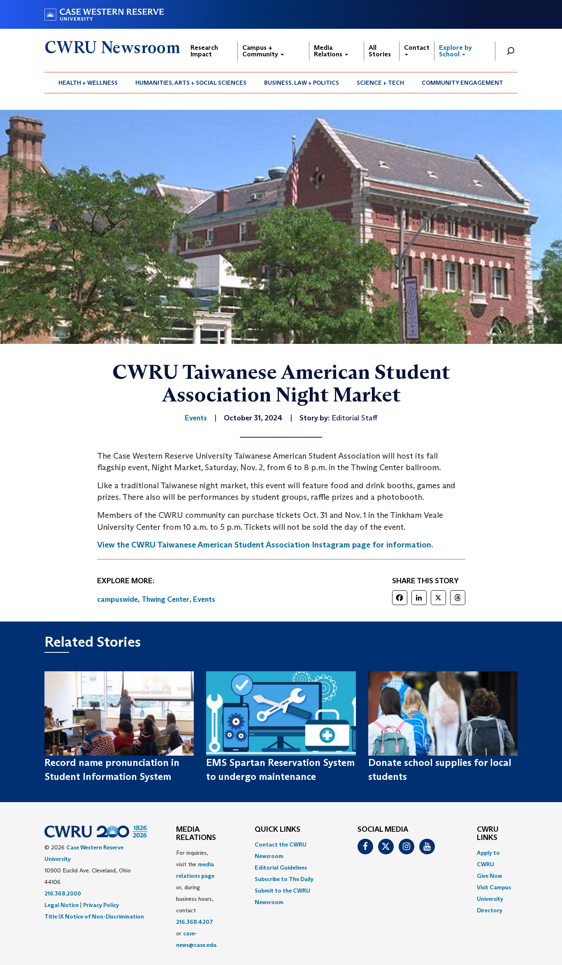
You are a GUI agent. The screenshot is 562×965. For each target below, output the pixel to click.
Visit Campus (494, 887)
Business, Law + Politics (301, 82)
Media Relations (329, 51)
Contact (417, 47)
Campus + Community (261, 51)
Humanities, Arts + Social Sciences (190, 82)
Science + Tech (380, 82)
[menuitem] (88, 82)
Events (204, 599)
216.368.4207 (194, 922)
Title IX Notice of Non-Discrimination (94, 916)
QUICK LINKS (277, 830)
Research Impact (204, 51)
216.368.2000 (62, 893)
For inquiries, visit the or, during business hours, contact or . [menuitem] (197, 899)
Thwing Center (165, 599)
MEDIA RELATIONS (196, 834)
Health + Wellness (88, 82)
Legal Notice (61, 905)
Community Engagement (462, 82)
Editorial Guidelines (281, 867)
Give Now (489, 875)
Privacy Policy (101, 905)
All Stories (380, 51)
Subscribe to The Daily (284, 879)
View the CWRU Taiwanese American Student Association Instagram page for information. (265, 545)
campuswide (117, 599)
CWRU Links (488, 834)
